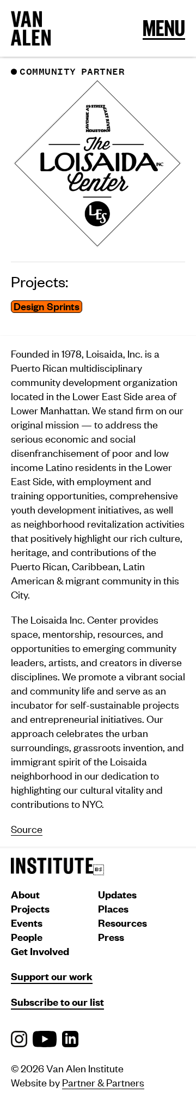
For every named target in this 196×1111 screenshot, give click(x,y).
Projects (30, 908)
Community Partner (72, 72)
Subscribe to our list (57, 1002)
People (26, 937)
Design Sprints (46, 306)
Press (111, 937)
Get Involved (40, 951)
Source (26, 828)
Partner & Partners (103, 1082)
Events (26, 922)
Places (113, 908)
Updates (117, 894)
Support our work (52, 976)
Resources (122, 922)
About (25, 894)
